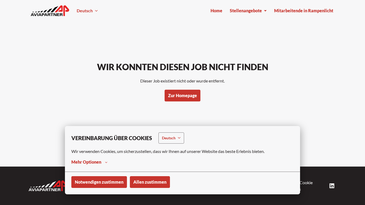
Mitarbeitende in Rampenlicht (303, 10)
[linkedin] (331, 185)
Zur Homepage (182, 95)
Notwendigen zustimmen (99, 181)
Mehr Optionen (86, 161)
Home (216, 10)
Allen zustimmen (149, 181)
